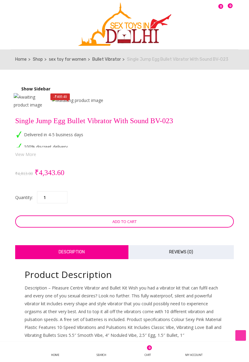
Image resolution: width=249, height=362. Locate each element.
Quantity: (24, 197)
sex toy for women (67, 59)
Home (21, 59)
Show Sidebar (35, 89)
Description (72, 252)
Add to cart (124, 221)
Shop (38, 59)
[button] (229, 9)
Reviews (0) (181, 252)
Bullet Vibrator (106, 59)
